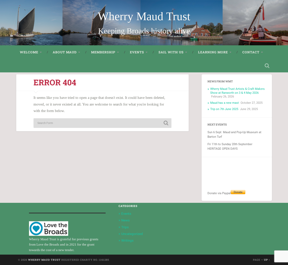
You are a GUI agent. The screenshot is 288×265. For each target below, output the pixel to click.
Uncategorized (132, 234)
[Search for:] (103, 123)
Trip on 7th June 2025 (224, 109)
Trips (125, 227)
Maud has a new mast (224, 103)
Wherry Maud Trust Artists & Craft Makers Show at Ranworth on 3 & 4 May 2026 (237, 91)
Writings (127, 240)
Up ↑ (267, 259)
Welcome (29, 52)
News (125, 220)
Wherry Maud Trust (144, 16)
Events (126, 214)
